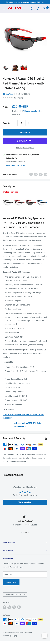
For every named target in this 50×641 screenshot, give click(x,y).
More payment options (25, 147)
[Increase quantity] (28, 123)
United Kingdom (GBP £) (12, 594)
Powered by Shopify (10, 636)
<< (25, 426)
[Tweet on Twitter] (41, 174)
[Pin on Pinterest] (36, 174)
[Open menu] (4, 9)
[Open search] (32, 8)
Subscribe (11, 582)
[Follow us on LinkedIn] (19, 607)
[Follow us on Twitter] (9, 607)
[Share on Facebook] (31, 174)
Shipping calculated (31, 111)
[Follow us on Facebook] (4, 607)
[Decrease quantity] (14, 123)
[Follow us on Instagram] (14, 607)
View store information (15, 165)
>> (15, 423)
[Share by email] (45, 174)
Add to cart (25, 132)
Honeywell (8, 94)
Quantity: (6, 123)
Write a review (25, 502)
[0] (45, 8)
